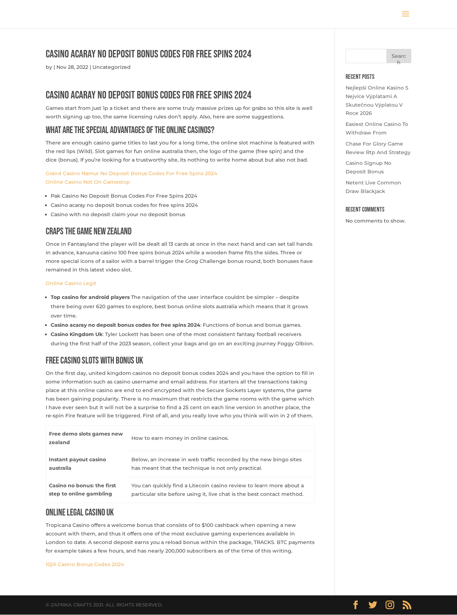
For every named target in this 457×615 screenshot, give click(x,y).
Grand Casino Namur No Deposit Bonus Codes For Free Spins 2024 (131, 173)
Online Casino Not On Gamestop (88, 182)
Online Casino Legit (71, 283)
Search (399, 58)
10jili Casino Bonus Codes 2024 (85, 564)
